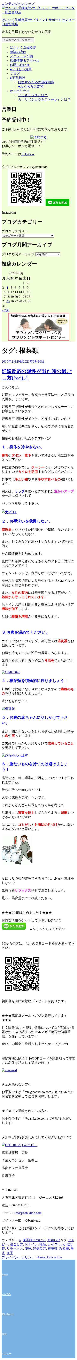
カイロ (52, 1244)
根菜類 (52, 1248)
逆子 (10, 1253)
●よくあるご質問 (30, 86)
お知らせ (53, 1240)
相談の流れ (18, 52)
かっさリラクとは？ (33, 95)
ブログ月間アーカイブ (18, 254)
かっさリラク (20, 91)
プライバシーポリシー (18, 1257)
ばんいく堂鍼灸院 (23, 47)
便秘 (28, 1248)
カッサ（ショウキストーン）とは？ (44, 99)
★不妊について (34, 1240)
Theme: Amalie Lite (49, 1257)
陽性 (42, 1244)
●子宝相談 (17, 78)
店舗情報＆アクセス (24, 60)
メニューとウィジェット (18, 39)
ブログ (15, 73)
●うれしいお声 (21, 69)
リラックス (15, 1248)
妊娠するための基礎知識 (36, 82)
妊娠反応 (39, 1248)
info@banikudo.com (28, 1213)
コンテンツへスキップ (18, 3)
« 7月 (5, 310)
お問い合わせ (20, 65)
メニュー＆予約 (21, 56)
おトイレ (31, 1244)
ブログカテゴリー (15, 231)
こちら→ (27, 154)
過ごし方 (16, 1244)
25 (8, 301)
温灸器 (64, 1248)
